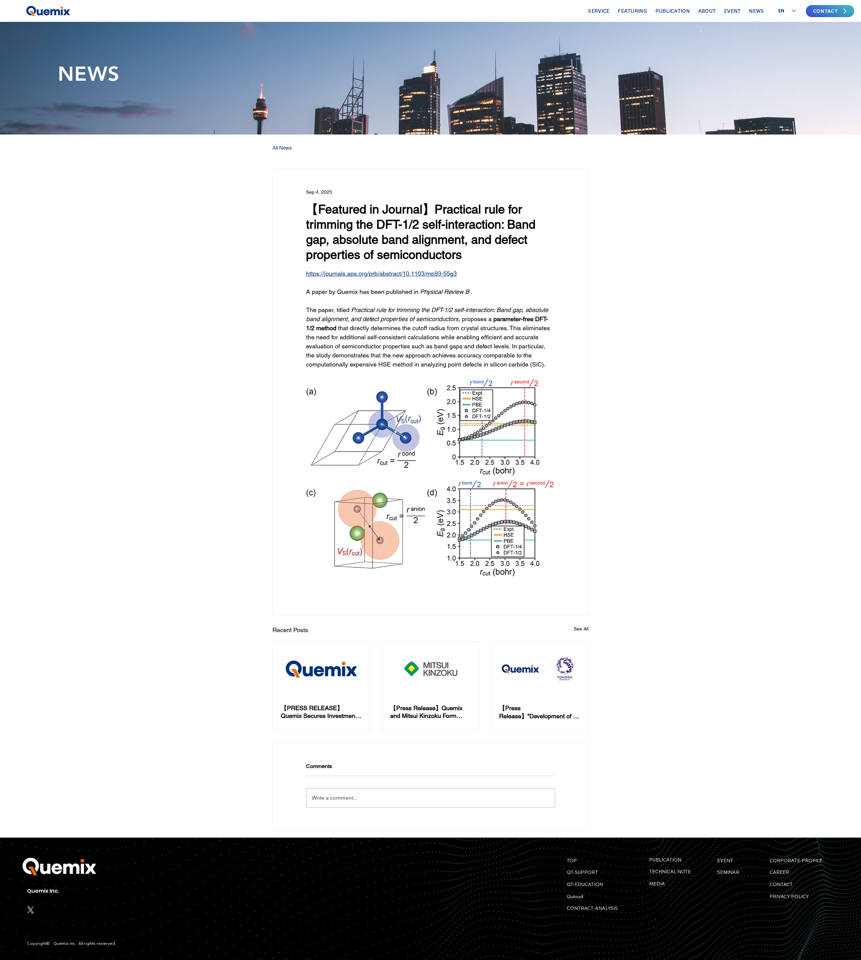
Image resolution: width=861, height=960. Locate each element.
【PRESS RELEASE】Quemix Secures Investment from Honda (319, 711)
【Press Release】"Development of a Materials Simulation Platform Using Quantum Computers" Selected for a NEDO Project (538, 712)
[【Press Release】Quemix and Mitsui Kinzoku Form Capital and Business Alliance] (430, 669)
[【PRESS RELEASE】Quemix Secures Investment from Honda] (321, 669)
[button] (632, 11)
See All (581, 628)
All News (282, 148)
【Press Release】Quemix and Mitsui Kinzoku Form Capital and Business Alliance (430, 711)
